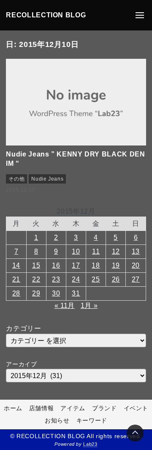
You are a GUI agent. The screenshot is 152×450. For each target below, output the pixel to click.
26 (116, 279)
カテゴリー (23, 328)
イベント (136, 408)
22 (36, 279)
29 (36, 293)
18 (96, 265)
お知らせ (57, 420)
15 (36, 265)
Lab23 (90, 444)
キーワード (91, 420)
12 (116, 251)
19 (116, 265)
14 (16, 265)
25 (96, 279)
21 (16, 279)
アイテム (72, 408)
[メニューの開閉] (139, 15)
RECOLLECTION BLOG (46, 15)
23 (56, 279)
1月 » (89, 305)
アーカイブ (21, 364)
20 (136, 265)
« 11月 (64, 305)
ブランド (104, 408)
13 (136, 251)
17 (76, 265)
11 (96, 251)
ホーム (13, 408)
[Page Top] (135, 433)
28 (16, 293)
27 (136, 279)
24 (76, 279)
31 (76, 293)
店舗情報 (41, 408)
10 (76, 251)
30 (56, 293)
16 (56, 265)
